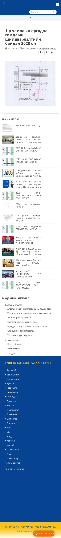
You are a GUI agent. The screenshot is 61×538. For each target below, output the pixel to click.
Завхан (10, 405)
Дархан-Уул (13, 449)
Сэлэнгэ (11, 423)
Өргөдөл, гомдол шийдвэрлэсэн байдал (40, 48)
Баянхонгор (13, 379)
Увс (8, 431)
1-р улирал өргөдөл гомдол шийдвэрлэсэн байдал (28, 218)
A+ (52, 52)
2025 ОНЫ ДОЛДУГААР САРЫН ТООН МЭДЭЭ (28, 160)
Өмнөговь (12, 414)
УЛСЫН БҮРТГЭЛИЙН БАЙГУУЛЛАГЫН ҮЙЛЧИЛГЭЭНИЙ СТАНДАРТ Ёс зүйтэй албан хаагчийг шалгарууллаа (28, 244)
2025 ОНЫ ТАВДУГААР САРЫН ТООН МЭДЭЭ (28, 228)
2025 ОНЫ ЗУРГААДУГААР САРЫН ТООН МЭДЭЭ (28, 195)
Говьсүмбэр (13, 458)
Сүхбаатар (12, 418)
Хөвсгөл (11, 440)
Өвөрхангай (13, 409)
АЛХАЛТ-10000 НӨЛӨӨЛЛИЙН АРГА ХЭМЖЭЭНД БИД (28, 274)
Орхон (10, 454)
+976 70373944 (45, 533)
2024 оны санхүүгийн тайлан (28, 205)
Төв (8, 427)
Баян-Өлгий (13, 374)
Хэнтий (10, 445)
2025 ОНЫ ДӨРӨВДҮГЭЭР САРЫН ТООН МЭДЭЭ (28, 285)
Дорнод (11, 396)
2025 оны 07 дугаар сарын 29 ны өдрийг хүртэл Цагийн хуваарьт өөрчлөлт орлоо (28, 185)
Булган (10, 383)
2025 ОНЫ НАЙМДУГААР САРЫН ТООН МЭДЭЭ (28, 149)
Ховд (9, 436)
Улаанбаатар (13, 462)
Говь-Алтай (12, 387)
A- (41, 52)
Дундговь (11, 401)
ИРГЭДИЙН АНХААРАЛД (28, 125)
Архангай (11, 370)
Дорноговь (12, 392)
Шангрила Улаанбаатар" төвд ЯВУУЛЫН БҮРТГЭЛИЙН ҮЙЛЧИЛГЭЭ (28, 264)
